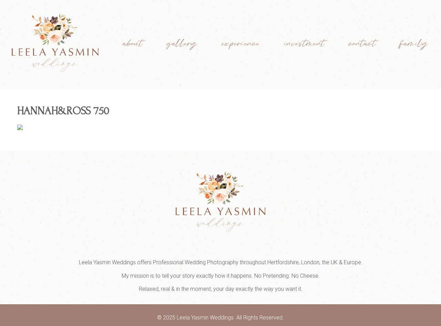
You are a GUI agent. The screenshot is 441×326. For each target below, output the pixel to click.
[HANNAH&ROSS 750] (20, 128)
